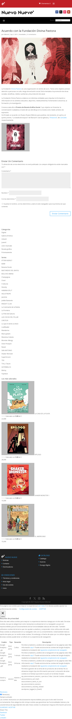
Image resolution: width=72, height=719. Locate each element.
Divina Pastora (16, 89)
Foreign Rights (45, 565)
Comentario (6, 171)
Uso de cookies (8, 585)
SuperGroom (6, 357)
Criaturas (5, 284)
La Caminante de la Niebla (11, 307)
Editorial (6, 34)
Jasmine (4, 297)
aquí (31, 647)
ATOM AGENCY (7, 260)
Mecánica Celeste (8, 337)
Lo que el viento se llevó (10, 324)
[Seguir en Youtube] (68, 11)
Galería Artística (7, 236)
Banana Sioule (7, 267)
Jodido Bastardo (7, 300)
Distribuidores (8, 567)
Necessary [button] (3, 692)
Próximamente (7, 252)
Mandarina (5, 330)
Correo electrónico (9, 199)
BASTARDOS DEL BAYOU (10, 270)
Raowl (4, 347)
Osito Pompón (7, 344)
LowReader (5, 327)
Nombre (5, 193)
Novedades (22, 34)
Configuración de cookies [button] (28, 609)
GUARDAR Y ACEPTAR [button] (7, 707)
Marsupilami (6, 334)
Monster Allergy (7, 340)
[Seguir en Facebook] (56, 11)
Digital (4, 232)
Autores (43, 562)
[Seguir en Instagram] (64, 11)
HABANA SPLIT (7, 290)
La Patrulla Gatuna (8, 314)
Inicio (5, 588)
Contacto (6, 564)
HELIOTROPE (6, 294)
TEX (3, 360)
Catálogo (43, 559)
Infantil (4, 239)
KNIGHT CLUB (7, 304)
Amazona (53, 118)
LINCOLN (5, 320)
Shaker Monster (7, 354)
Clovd (3, 280)
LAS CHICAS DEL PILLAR (10, 317)
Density (4, 287)
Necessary (6, 694)
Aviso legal (6, 581)
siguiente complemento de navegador (53, 650)
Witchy (4, 370)
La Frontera (6, 310)
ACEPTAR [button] (42, 609)
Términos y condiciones (11, 578)
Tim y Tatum (6, 364)
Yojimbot (5, 374)
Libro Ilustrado (7, 246)
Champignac (6, 277)
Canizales (63, 118)
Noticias (6, 560)
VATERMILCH (6, 367)
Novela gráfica (7, 249)
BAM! (3, 264)
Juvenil (4, 242)
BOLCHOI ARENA (7, 274)
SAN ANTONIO (7, 350)
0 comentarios (31, 34)
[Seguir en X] (60, 11)
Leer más (41, 606)
